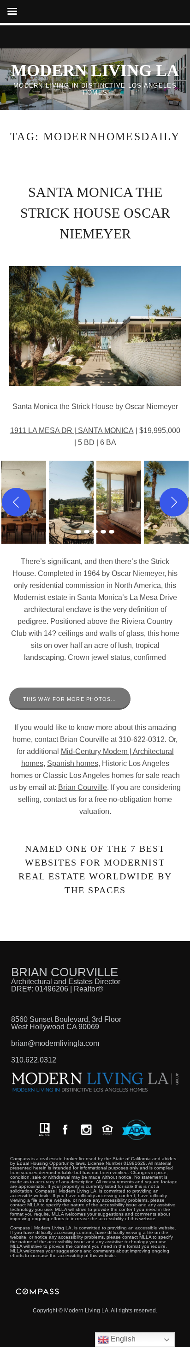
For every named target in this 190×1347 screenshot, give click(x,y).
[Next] (174, 502)
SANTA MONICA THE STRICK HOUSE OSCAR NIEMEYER (95, 212)
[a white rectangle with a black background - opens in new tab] (65, 1129)
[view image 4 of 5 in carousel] (103, 532)
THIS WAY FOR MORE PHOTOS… (70, 699)
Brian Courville (82, 787)
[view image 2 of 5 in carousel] (86, 532)
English (122, 1339)
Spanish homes (72, 763)
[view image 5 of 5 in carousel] (111, 532)
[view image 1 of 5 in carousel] (78, 532)
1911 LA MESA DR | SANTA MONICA (72, 430)
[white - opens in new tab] (86, 1129)
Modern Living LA (95, 70)
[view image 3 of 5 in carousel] (95, 532)
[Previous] (16, 502)
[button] (71, 502)
